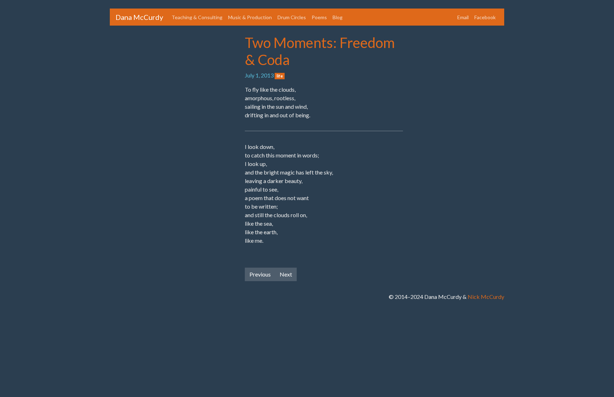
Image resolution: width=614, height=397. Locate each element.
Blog (338, 17)
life (279, 76)
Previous (260, 274)
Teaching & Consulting (197, 17)
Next (286, 274)
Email (463, 17)
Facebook (485, 17)
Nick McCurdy (486, 296)
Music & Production (250, 17)
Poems (319, 17)
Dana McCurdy (139, 17)
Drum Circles (292, 17)
